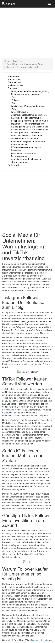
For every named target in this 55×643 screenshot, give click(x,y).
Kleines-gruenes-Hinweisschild (25, 132)
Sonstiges (17, 61)
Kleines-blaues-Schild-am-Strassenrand (29, 129)
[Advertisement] (27, 27)
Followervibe (8, 409)
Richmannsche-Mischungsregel (25, 94)
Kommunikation (15, 79)
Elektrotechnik (14, 82)
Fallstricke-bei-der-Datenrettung (26, 117)
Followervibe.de (39, 343)
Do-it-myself (13, 165)
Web (13, 108)
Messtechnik (13, 76)
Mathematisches (15, 85)
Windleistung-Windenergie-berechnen (28, 105)
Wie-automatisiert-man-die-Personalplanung (24, 155)
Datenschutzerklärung (41, 640)
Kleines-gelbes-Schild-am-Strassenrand (29, 126)
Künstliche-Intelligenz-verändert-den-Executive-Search (28, 143)
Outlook (15, 100)
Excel (13, 97)
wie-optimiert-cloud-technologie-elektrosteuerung (26, 161)
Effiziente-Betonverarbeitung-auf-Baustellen (26, 149)
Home (7, 61)
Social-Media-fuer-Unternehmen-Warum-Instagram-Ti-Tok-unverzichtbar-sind (30, 122)
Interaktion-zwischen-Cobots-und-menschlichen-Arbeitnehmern (27, 137)
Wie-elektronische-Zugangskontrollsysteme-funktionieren (29, 113)
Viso (13, 102)
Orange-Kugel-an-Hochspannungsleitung (30, 91)
